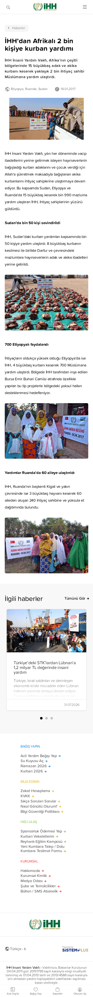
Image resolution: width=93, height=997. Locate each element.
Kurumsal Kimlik (34, 875)
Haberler (18, 27)
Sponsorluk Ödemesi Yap (41, 831)
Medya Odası (32, 881)
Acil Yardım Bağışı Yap (39, 756)
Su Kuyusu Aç (32, 761)
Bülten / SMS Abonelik (39, 891)
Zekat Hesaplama (35, 791)
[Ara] (8, 7)
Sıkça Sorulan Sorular (38, 801)
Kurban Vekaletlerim (37, 836)
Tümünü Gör (74, 598)
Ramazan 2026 (34, 766)
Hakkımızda (30, 871)
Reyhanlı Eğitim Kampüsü (41, 841)
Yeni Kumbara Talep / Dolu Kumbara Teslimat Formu (42, 848)
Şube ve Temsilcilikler (38, 886)
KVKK (25, 796)
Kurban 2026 (32, 771)
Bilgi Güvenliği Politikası (40, 811)
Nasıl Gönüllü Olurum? (39, 806)
